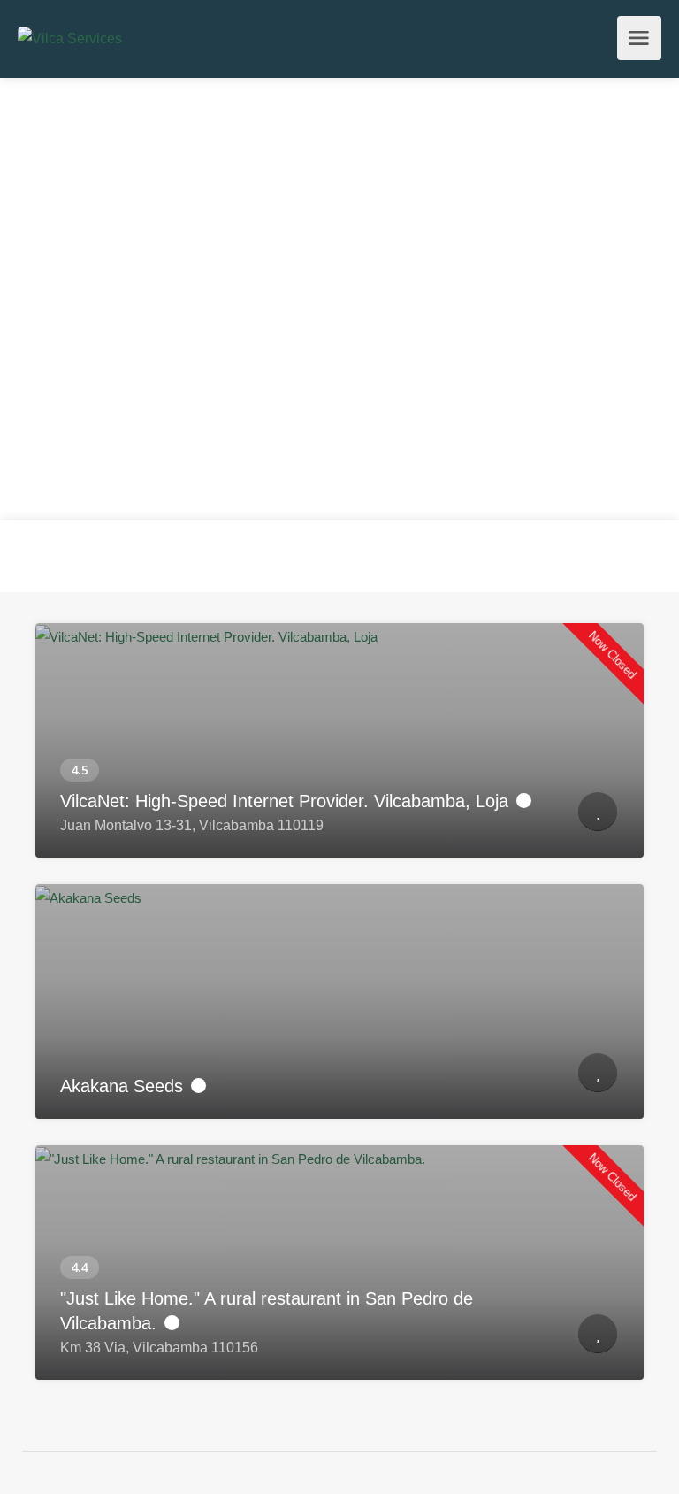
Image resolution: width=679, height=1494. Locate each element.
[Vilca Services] (70, 38)
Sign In (598, 43)
